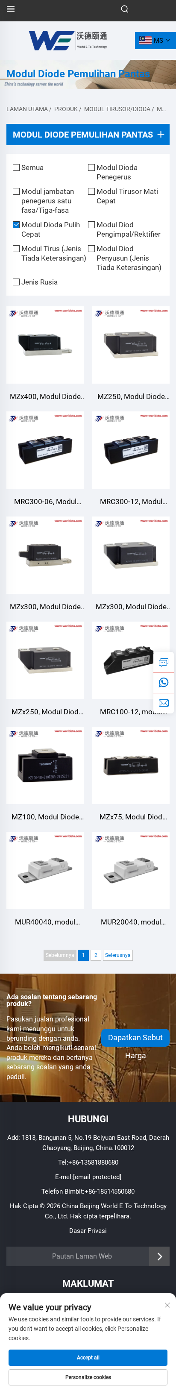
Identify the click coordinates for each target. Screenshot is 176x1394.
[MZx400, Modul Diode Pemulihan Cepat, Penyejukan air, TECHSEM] (45, 345)
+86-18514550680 (110, 1191)
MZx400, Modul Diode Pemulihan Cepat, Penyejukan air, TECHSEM (45, 397)
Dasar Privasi (88, 1231)
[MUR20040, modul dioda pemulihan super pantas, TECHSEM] (131, 870)
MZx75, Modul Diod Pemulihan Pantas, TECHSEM (131, 818)
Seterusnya (118, 955)
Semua (32, 167)
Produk (66, 109)
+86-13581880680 (93, 1162)
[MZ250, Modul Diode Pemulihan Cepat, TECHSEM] (131, 345)
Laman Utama (27, 109)
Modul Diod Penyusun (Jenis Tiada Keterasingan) (129, 258)
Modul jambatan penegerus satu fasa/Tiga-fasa (47, 200)
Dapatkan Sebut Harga (135, 1040)
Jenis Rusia (39, 282)
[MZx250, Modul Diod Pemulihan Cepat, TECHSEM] (45, 660)
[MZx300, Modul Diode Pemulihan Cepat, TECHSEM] (45, 555)
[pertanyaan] (163, 662)
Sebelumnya (60, 955)
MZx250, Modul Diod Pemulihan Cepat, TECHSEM (45, 712)
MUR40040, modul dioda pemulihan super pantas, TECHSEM (45, 923)
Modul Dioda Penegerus (117, 172)
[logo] (67, 40)
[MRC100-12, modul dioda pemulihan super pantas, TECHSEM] (131, 660)
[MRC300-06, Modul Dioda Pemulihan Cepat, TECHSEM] (45, 450)
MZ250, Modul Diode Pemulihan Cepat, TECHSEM (131, 397)
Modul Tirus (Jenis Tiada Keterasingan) (53, 253)
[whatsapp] (163, 682)
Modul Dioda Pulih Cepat (50, 229)
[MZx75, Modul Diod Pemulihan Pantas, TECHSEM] (131, 765)
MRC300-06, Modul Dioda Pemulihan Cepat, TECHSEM (45, 502)
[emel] (163, 703)
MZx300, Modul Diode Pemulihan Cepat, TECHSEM (45, 607)
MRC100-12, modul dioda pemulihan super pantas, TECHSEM (131, 712)
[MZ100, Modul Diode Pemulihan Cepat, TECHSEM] (45, 765)
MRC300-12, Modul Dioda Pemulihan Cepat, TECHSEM (131, 502)
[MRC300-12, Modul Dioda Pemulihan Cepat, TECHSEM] (131, 450)
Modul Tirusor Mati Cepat (127, 196)
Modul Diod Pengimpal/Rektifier (129, 229)
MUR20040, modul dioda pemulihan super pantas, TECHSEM (131, 923)
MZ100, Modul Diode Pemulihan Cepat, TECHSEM (45, 818)
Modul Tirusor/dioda (117, 109)
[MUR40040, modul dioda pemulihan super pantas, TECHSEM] (45, 870)
